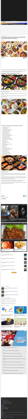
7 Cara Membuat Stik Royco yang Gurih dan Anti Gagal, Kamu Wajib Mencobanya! (7, 249)
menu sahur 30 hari (4, 198)
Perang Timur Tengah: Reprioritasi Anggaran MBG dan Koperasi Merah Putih (5, 220)
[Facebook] (23, 57)
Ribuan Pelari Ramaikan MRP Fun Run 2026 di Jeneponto (6, 24)
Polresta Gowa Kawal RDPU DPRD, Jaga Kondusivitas (8, 265)
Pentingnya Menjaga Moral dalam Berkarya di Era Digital (22, 219)
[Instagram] (4, 406)
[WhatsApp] (24, 57)
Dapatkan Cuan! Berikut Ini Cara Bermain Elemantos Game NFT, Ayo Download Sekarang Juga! (20, 315)
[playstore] (7, 409)
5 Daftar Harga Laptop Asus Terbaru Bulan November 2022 (10, 370)
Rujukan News (8, 183)
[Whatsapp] (3, 406)
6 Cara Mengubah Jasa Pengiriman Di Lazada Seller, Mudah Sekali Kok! (12, 353)
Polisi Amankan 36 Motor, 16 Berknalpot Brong (7, 254)
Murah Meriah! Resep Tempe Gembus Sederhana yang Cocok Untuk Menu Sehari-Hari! (14, 239)
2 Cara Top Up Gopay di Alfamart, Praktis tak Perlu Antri (10, 347)
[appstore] (3, 409)
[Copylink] (26, 57)
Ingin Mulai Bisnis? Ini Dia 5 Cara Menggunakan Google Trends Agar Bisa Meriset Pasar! (7, 315)
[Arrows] (1, 211)
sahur (15, 95)
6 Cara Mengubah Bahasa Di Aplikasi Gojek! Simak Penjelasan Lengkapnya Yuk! (13, 373)
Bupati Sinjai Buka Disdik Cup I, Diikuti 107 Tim (21, 24)
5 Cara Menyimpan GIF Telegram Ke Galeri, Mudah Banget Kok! (11, 350)
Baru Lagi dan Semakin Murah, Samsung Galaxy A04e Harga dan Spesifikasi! (13, 356)
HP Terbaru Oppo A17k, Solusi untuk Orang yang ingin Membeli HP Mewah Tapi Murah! (14, 364)
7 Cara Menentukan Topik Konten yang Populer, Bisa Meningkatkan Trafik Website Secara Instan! (14, 359)
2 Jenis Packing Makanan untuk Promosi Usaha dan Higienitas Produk (20, 326)
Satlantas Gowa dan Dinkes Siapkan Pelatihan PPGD (7, 258)
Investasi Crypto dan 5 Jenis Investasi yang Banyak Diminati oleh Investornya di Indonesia (7, 326)
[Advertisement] (14, 30)
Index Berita (14, 272)
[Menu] (1, 22)
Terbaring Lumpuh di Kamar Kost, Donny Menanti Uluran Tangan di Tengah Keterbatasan (14, 220)
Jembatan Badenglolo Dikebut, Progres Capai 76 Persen (8, 269)
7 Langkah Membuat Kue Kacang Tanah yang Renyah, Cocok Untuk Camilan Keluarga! (19, 249)
